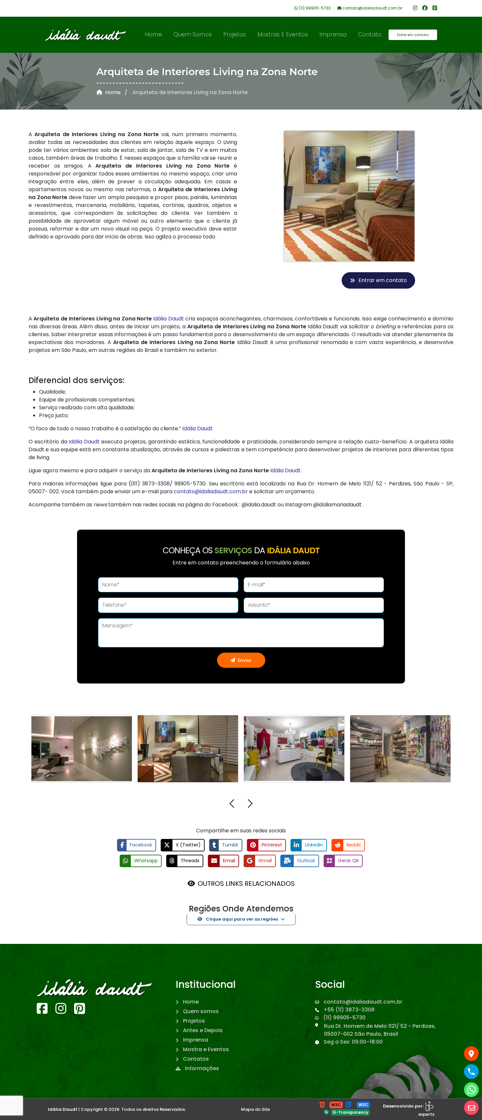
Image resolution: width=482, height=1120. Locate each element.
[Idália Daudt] (86, 34)
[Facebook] (425, 8)
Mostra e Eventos (205, 1083)
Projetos (234, 34)
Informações (201, 1102)
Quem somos (192, 34)
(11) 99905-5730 (314, 8)
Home (153, 34)
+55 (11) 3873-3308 (348, 1043)
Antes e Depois (202, 1064)
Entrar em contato (382, 280)
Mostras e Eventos (282, 34)
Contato (369, 34)
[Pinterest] (434, 8)
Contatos (195, 1092)
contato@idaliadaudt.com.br (371, 8)
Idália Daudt (168, 318)
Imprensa (333, 34)
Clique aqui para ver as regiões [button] (241, 952)
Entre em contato (413, 34)
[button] (232, 838)
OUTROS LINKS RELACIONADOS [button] (246, 917)
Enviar (245, 660)
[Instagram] (415, 8)
